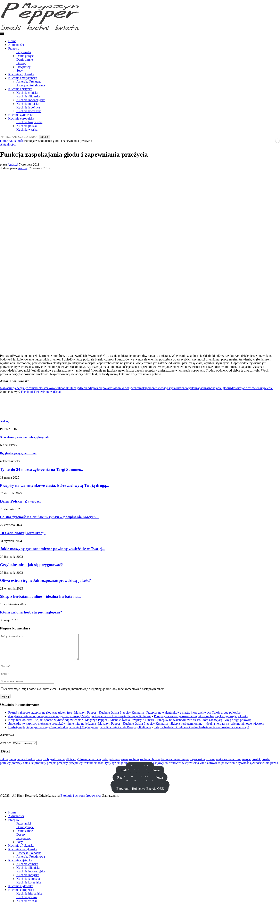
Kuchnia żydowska (20, 114)
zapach (200, 388)
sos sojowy (157, 763)
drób (46, 759)
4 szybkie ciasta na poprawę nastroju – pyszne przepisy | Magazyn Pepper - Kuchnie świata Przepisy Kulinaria (79, 716)
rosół (101, 763)
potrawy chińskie (22, 763)
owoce (246, 759)
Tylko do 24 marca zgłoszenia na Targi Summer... (41, 469)
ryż (114, 763)
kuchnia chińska (150, 759)
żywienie (267, 388)
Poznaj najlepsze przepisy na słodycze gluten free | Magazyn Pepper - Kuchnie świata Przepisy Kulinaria (76, 712)
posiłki (266, 759)
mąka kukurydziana (202, 759)
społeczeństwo (154, 388)
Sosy (19, 70)
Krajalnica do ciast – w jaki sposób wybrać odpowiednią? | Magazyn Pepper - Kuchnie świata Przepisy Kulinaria (81, 720)
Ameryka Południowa (30, 85)
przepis (51, 763)
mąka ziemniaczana (228, 759)
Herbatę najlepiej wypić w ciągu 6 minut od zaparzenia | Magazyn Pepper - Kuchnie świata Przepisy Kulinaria (79, 727)
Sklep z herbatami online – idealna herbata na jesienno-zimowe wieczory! (217, 723)
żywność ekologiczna (264, 763)
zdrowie (235, 388)
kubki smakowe (45, 388)
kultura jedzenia (77, 388)
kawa (124, 759)
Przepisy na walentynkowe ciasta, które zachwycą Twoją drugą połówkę (193, 712)
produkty (40, 763)
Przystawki (23, 52)
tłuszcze (181, 388)
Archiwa (5, 743)
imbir (105, 759)
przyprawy (76, 763)
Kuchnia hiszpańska (29, 122)
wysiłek (191, 388)
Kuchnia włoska (27, 129)
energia (20, 388)
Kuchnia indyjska (27, 103)
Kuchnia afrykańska (21, 74)
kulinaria (61, 388)
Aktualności (16, 44)
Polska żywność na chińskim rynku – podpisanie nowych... (49, 517)
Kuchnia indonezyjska (30, 100)
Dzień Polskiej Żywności (20, 501)
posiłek (256, 759)
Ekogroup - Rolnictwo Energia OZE (140, 788)
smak (141, 388)
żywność (243, 763)
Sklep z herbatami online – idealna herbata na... (40, 596)
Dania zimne (24, 59)
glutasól (71, 759)
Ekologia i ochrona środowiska (80, 795)
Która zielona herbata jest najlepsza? (31, 612)
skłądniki (123, 763)
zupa (221, 763)
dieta (39, 759)
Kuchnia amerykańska (22, 78)
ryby (108, 763)
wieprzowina (190, 763)
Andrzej (13, 164)
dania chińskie (26, 759)
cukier (4, 759)
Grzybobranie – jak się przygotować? (31, 565)
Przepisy (13, 48)
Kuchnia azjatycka (20, 89)
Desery (21, 63)
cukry (11, 388)
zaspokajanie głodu (217, 388)
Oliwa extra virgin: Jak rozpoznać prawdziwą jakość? (45, 580)
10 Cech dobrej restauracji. (23, 533)
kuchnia (134, 759)
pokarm (107, 388)
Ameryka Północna (28, 81)
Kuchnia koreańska (28, 111)
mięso (185, 759)
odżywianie (95, 388)
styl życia (170, 388)
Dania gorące (25, 56)
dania (12, 759)
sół (166, 763)
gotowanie (84, 759)
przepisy (62, 763)
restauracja (90, 763)
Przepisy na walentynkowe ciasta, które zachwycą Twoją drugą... (54, 485)
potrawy (5, 763)
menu (177, 759)
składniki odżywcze (125, 388)
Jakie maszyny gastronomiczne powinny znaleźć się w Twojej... (52, 549)
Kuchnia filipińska (28, 96)
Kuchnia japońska (28, 107)
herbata (96, 759)
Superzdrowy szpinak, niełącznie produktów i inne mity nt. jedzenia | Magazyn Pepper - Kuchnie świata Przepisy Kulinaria (88, 723)
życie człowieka (250, 388)
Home (12, 41)
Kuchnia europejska (21, 118)
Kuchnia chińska (27, 92)
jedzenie (30, 388)
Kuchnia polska (26, 126)
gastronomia (57, 759)
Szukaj (44, 136)
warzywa (175, 763)
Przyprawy (23, 67)
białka (4, 388)
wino (203, 763)
